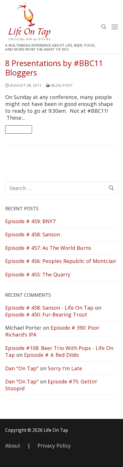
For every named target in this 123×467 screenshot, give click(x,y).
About (12, 445)
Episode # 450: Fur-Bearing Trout (46, 314)
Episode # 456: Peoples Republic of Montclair (60, 261)
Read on (18, 129)
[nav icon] (115, 26)
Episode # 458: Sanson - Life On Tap (49, 307)
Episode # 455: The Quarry (37, 274)
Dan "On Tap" (22, 368)
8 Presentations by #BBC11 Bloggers (54, 68)
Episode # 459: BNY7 (30, 221)
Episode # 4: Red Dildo (51, 354)
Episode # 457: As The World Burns (48, 247)
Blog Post (61, 85)
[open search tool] (103, 26)
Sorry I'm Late (65, 368)
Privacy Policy (54, 445)
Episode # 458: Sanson (32, 234)
